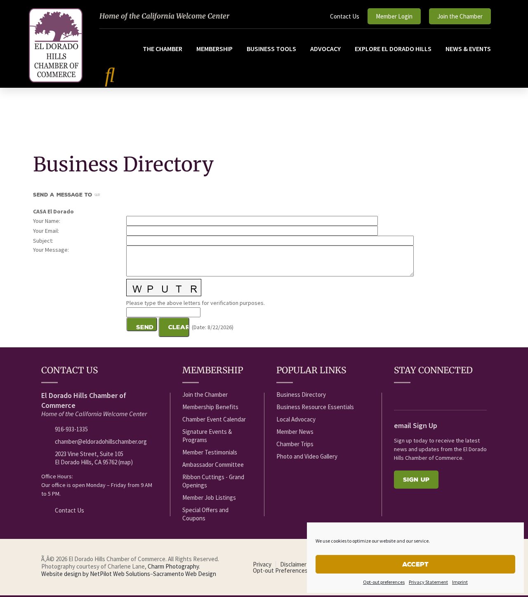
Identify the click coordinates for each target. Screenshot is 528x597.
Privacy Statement (428, 582)
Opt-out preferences (384, 582)
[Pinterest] (474, 395)
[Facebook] (398, 395)
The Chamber (162, 48)
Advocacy (325, 48)
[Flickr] (444, 395)
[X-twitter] (429, 395)
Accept (415, 564)
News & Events (468, 48)
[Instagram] (459, 395)
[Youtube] (413, 395)
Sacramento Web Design (184, 574)
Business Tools (271, 48)
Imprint (460, 582)
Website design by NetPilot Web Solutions (95, 574)
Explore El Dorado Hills (393, 48)
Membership (214, 48)
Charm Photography (173, 566)
